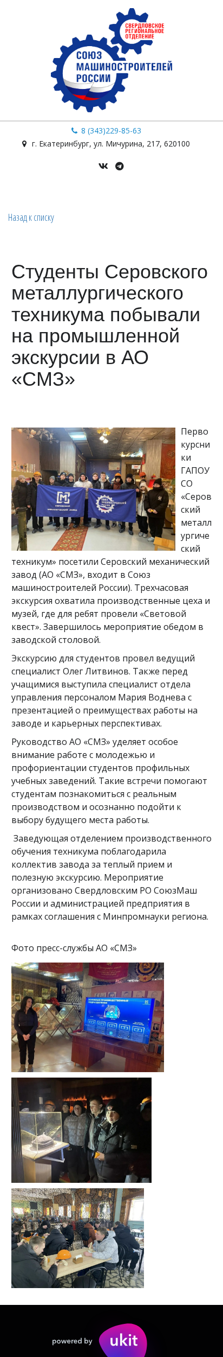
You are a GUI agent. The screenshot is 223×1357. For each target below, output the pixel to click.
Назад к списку (31, 217)
